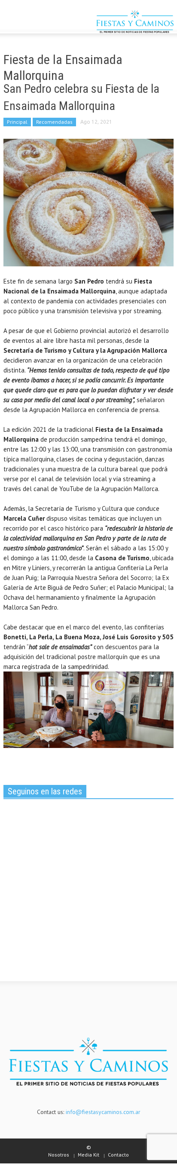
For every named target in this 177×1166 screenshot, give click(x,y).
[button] (32, 22)
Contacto (118, 1154)
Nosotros (58, 1154)
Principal (17, 122)
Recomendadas (54, 122)
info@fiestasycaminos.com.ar (103, 1112)
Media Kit (88, 1154)
